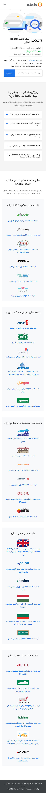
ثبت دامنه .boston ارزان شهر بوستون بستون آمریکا (23, 588)
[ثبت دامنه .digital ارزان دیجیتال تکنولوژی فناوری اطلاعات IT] (23, 491)
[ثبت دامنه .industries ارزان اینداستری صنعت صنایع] (23, 430)
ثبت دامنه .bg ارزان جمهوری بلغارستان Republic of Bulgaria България (23, 623)
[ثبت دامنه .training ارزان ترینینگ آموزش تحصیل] (23, 227)
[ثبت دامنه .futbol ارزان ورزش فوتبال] (23, 259)
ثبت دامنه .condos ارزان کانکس (23, 456)
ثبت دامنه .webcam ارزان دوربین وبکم (23, 485)
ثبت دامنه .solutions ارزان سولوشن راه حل (23, 639)
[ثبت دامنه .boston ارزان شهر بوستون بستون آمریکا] (23, 578)
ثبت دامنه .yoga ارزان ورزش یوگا (23, 296)
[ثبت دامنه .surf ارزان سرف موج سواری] (23, 273)
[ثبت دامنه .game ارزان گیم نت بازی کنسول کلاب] (23, 398)
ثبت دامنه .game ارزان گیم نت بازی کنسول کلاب (23, 406)
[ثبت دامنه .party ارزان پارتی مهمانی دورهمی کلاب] (23, 349)
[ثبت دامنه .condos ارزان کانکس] (23, 448)
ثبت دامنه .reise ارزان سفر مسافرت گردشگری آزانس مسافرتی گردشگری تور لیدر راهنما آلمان (23, 742)
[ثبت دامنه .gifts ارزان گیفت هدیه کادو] (23, 508)
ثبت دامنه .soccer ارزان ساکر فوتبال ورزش (23, 221)
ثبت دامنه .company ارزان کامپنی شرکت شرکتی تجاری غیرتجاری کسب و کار (23, 707)
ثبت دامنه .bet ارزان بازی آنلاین (23, 342)
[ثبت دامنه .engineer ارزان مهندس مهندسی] (23, 462)
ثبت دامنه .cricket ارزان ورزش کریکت (23, 328)
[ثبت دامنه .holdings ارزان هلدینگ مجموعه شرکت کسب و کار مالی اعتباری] (23, 715)
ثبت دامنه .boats (33, 60)
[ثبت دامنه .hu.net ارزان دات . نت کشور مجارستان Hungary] (23, 596)
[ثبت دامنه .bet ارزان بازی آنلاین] (23, 334)
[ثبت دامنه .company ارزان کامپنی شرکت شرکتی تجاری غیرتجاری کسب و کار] (23, 698)
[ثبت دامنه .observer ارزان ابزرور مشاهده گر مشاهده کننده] (23, 750)
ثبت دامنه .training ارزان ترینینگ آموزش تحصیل (23, 235)
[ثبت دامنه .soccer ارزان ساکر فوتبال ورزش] (23, 212)
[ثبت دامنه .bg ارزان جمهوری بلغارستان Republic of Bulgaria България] (23, 613)
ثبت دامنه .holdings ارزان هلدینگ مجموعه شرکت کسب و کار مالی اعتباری (23, 724)
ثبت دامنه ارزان (9, 783)
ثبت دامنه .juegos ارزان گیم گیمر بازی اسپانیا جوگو (23, 390)
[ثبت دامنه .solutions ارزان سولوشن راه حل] (23, 631)
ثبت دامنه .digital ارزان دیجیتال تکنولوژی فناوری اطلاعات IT (23, 501)
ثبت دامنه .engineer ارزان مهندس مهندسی (23, 470)
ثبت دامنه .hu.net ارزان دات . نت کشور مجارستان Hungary (23, 605)
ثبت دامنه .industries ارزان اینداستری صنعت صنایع (23, 440)
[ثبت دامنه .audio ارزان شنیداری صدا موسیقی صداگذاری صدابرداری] (23, 680)
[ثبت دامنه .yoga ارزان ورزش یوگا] (23, 288)
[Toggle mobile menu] (5, 4)
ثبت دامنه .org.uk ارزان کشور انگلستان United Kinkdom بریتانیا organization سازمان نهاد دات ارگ (23, 552)
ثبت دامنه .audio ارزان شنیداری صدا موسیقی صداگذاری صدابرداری (23, 690)
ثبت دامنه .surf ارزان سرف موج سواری (23, 281)
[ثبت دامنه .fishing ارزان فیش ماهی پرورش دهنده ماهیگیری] (23, 241)
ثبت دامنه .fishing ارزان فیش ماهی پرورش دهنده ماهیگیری (23, 251)
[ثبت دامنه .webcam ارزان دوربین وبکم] (23, 477)
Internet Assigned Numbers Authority (26, 789)
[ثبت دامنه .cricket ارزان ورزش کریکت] (23, 320)
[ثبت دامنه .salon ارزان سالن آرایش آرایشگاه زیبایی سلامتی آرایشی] (23, 561)
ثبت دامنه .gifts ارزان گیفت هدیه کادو (23, 516)
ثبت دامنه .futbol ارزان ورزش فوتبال (23, 267)
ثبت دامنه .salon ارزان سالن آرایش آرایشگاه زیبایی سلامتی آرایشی (23, 570)
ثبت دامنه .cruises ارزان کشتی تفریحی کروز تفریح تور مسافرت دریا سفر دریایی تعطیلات (23, 373)
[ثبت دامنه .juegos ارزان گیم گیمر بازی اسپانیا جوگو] (23, 381)
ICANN (9, 789)
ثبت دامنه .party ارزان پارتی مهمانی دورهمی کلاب (23, 357)
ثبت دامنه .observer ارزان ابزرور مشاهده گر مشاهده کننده (23, 759)
